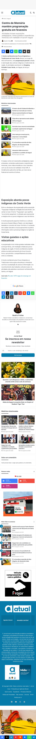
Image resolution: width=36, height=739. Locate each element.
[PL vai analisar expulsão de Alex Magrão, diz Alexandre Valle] (6, 144)
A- (3, 732)
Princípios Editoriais (26, 691)
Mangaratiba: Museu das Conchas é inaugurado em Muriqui (9, 427)
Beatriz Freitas (7, 41)
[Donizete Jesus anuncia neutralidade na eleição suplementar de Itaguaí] (6, 128)
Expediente (16, 691)
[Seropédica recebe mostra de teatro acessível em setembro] (27, 438)
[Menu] (2, 13)
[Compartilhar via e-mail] (24, 51)
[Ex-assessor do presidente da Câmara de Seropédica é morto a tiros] (6, 553)
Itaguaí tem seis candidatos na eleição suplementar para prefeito (9, 446)
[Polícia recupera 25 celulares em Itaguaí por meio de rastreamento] (6, 537)
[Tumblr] (16, 293)
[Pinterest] (20, 293)
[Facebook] (3, 51)
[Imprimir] (28, 51)
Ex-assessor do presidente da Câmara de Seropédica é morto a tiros (22, 552)
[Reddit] (24, 293)
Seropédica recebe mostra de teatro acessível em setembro (26, 446)
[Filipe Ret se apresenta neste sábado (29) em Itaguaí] (6, 120)
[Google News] (18, 286)
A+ (3, 724)
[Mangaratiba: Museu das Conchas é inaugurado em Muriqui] (9, 419)
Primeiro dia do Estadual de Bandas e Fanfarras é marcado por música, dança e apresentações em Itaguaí (23, 111)
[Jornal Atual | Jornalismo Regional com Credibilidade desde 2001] (18, 13)
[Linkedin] (11, 293)
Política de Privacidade (9, 694)
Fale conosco (19, 694)
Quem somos (8, 691)
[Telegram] (20, 51)
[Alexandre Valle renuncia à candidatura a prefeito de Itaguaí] (6, 152)
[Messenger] (11, 51)
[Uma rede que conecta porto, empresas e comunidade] (6, 136)
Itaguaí (9, 18)
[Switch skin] (31, 13)
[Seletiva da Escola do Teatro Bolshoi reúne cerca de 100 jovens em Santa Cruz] (6, 529)
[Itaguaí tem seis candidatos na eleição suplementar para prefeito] (9, 438)
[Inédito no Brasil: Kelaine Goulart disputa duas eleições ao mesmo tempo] (27, 419)
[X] (7, 51)
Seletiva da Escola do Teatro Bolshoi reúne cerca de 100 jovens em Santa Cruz (23, 528)
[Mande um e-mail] (11, 41)
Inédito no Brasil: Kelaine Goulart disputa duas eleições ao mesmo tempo (26, 427)
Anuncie (26, 694)
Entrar (31, 694)
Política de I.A (18, 697)
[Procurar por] (34, 13)
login (14, 462)
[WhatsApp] (16, 51)
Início (4, 18)
